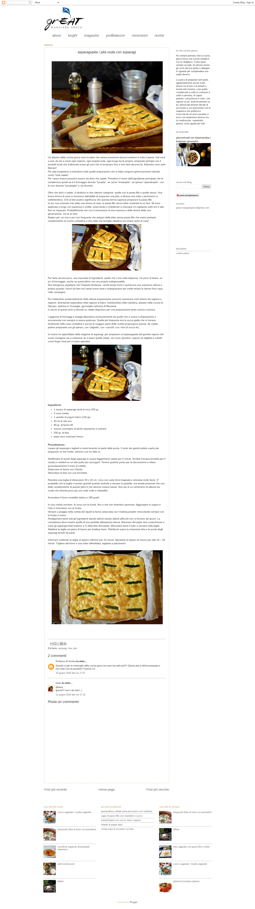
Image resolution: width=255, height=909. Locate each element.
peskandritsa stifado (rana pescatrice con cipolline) (126, 811)
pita (75, 648)
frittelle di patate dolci (112, 824)
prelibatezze (115, 35)
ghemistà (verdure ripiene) (186, 881)
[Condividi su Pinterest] (65, 643)
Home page (107, 789)
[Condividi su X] (58, 643)
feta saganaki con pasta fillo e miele (191, 846)
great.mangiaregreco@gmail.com (192, 207)
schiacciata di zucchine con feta (117, 829)
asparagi (62, 648)
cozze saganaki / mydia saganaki (74, 812)
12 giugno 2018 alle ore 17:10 (70, 694)
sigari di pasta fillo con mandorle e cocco (121, 816)
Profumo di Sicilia (65, 661)
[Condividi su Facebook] (61, 643)
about (56, 35)
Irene (58, 683)
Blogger (133, 902)
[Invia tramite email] (51, 643)
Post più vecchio (157, 789)
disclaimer (181, 248)
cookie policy (182, 253)
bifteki (61, 881)
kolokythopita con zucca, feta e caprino (121, 820)
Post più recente (55, 789)
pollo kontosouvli (66, 864)
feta (70, 648)
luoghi (72, 35)
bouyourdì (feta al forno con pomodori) (77, 829)
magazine (91, 35)
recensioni (139, 35)
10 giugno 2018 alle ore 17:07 (70, 673)
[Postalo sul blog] (55, 643)
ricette (159, 35)
